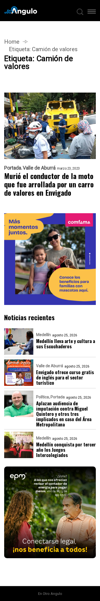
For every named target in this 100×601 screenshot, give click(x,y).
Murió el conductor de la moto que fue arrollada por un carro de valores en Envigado (49, 184)
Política (42, 397)
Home (11, 41)
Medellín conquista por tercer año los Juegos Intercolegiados (66, 450)
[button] (92, 13)
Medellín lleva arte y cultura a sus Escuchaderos (65, 343)
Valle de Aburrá (39, 168)
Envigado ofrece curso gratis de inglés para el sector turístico (65, 377)
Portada (12, 168)
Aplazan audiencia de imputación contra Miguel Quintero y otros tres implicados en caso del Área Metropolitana (63, 414)
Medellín (43, 335)
